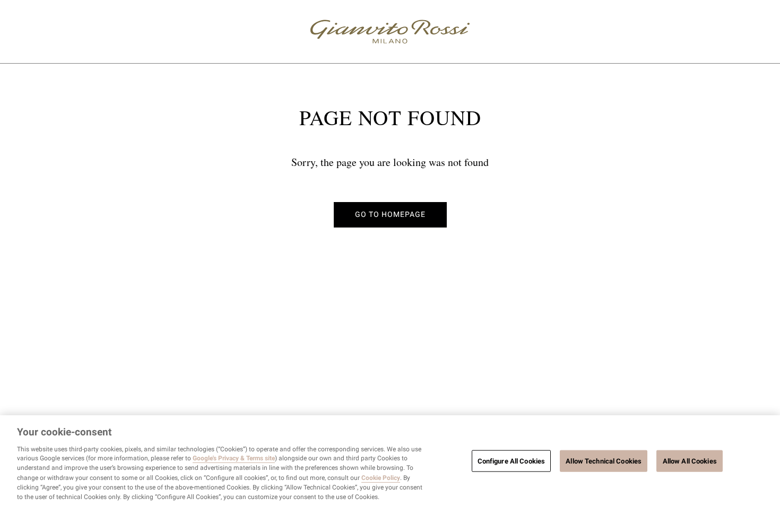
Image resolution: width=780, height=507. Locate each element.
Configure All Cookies (511, 461)
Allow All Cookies (690, 461)
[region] (390, 461)
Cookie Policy (380, 478)
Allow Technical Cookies (604, 461)
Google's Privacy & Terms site (234, 458)
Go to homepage (390, 214)
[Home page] (390, 31)
